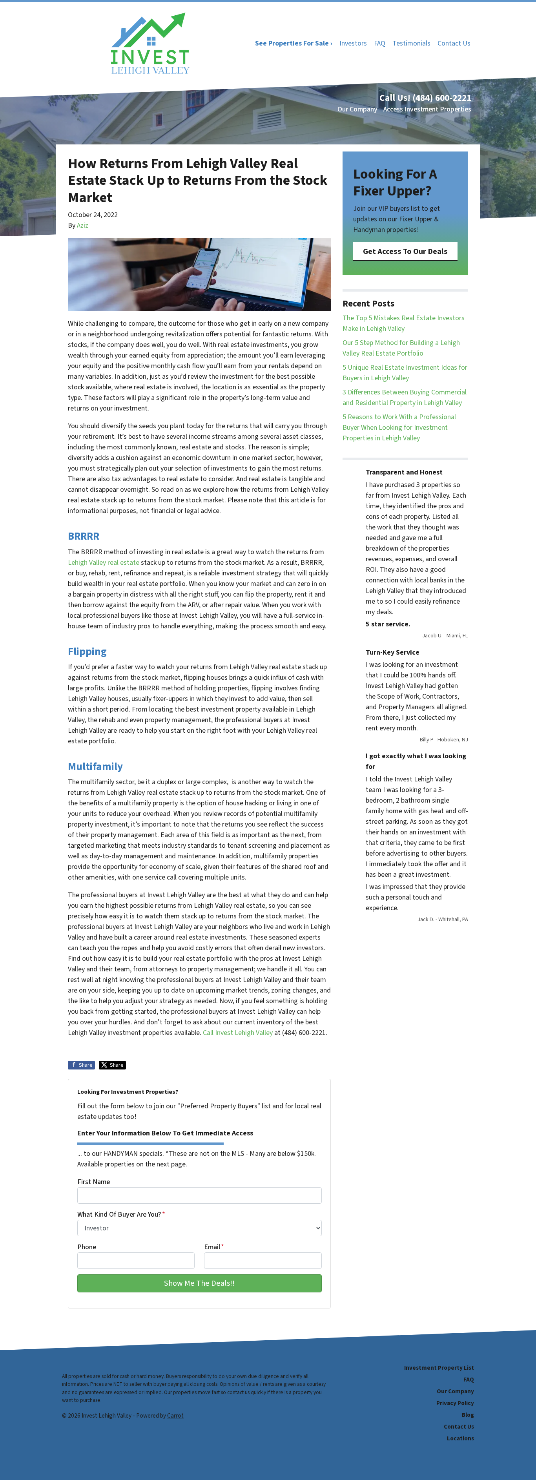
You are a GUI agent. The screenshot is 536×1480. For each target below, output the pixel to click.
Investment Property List (439, 1367)
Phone (86, 1247)
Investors (353, 43)
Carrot (175, 1415)
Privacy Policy (455, 1403)
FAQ (379, 43)
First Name (93, 1182)
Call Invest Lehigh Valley (238, 1033)
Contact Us (454, 43)
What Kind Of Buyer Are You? (121, 1214)
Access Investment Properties (427, 109)
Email (214, 1247)
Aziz (82, 225)
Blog (468, 1415)
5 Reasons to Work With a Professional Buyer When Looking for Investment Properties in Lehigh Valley (399, 427)
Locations (460, 1438)
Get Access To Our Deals (405, 251)
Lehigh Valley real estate (103, 563)
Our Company (357, 109)
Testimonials (411, 43)
